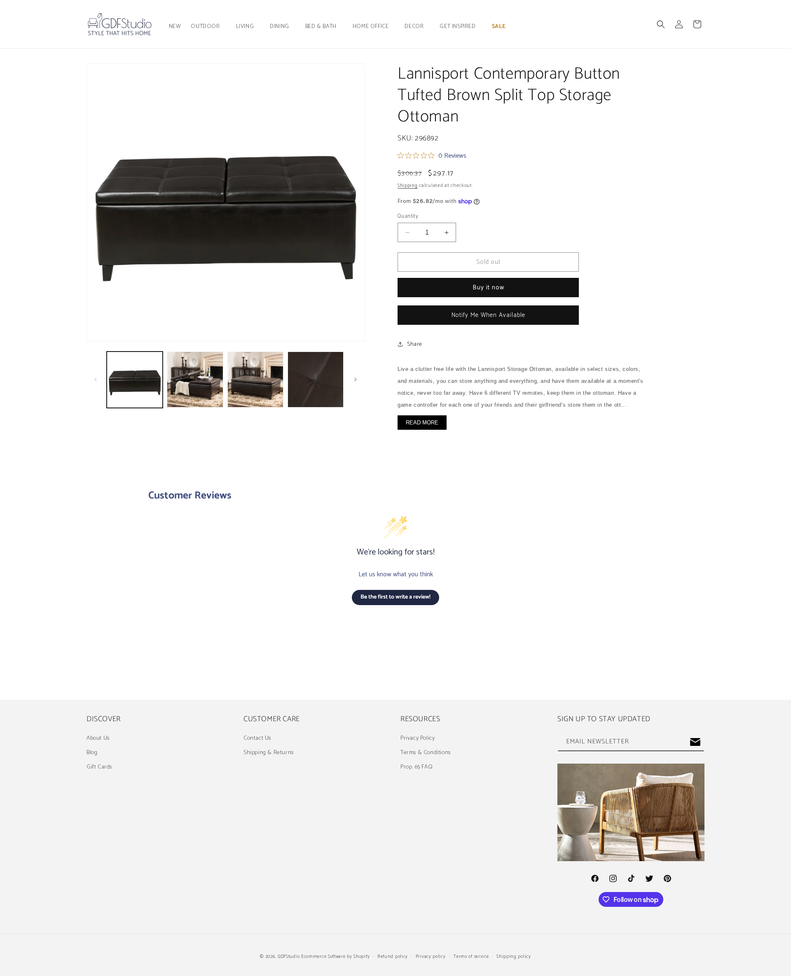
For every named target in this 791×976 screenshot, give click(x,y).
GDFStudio (289, 956)
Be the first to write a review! (395, 597)
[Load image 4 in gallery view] (316, 380)
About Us (98, 738)
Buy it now (488, 287)
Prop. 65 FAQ (416, 767)
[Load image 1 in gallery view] (135, 380)
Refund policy (392, 956)
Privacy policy (431, 956)
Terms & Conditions (425, 752)
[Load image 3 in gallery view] (255, 380)
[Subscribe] (695, 742)
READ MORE (422, 422)
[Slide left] (96, 379)
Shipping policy (513, 956)
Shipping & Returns (268, 752)
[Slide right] (355, 379)
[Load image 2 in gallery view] (195, 380)
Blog (92, 752)
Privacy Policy (417, 738)
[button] (208, 26)
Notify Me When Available (488, 315)
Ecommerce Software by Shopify (335, 956)
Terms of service (471, 956)
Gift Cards (99, 767)
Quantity (408, 216)
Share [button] (414, 344)
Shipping (408, 185)
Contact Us (257, 738)
